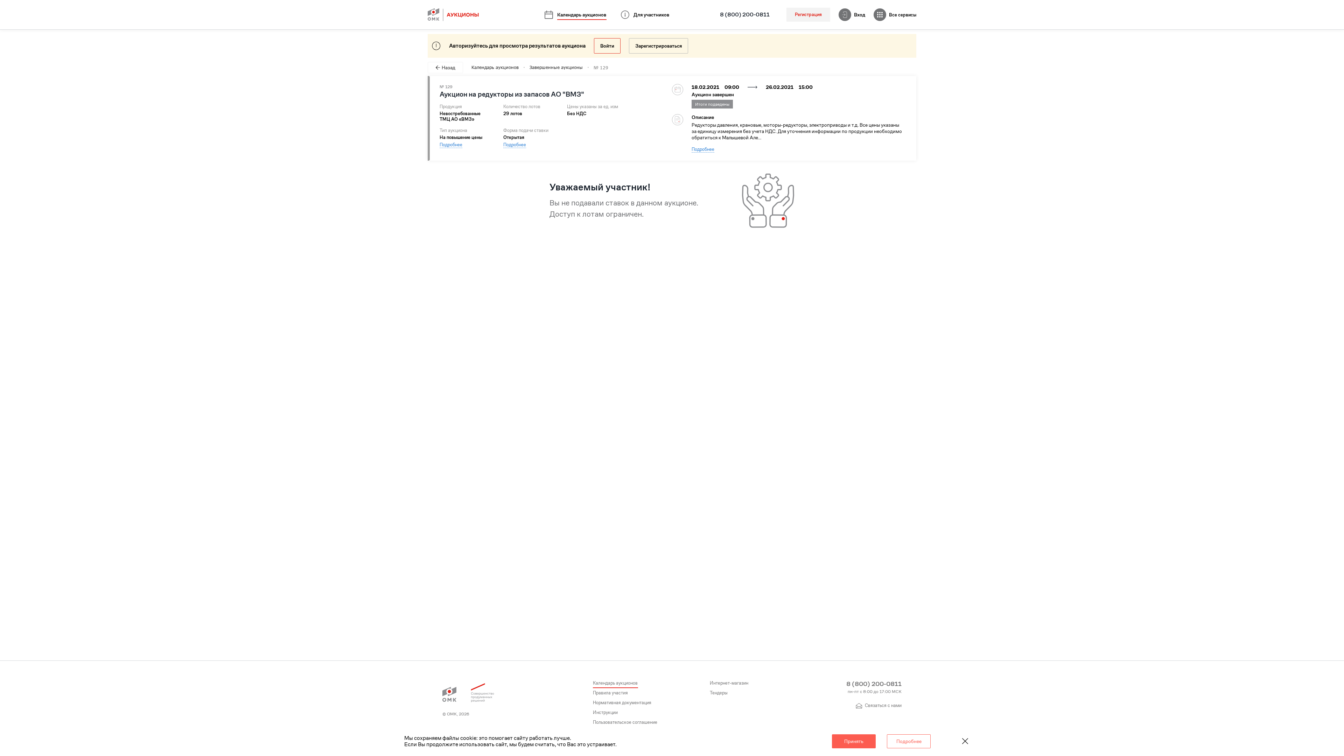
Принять (853, 741)
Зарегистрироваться (658, 46)
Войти (607, 46)
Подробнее (451, 145)
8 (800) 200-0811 (745, 14)
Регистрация (808, 15)
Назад (448, 67)
